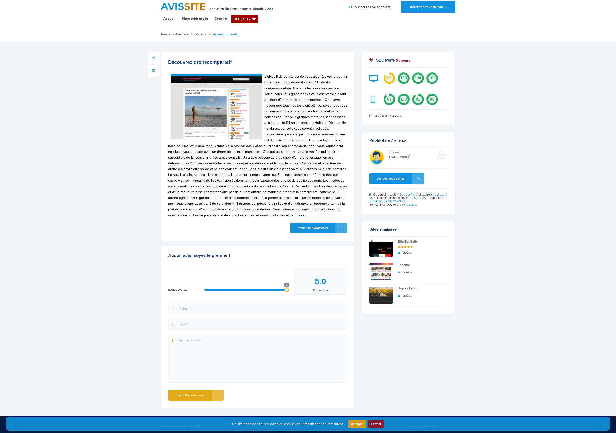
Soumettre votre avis (189, 395)
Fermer (376, 424)
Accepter (357, 424)
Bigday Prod (407, 288)
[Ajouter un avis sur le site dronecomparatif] (154, 71)
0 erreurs (403, 60)
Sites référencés (195, 18)
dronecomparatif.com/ (313, 228)
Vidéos (201, 34)
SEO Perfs (242, 19)
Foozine (404, 265)
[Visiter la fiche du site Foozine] (381, 271)
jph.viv (394, 152)
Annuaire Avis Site (174, 34)
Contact (220, 18)
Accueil (169, 18)
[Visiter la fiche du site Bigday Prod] (381, 295)
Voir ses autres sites (391, 178)
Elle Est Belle (408, 241)
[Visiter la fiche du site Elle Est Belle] (381, 248)
